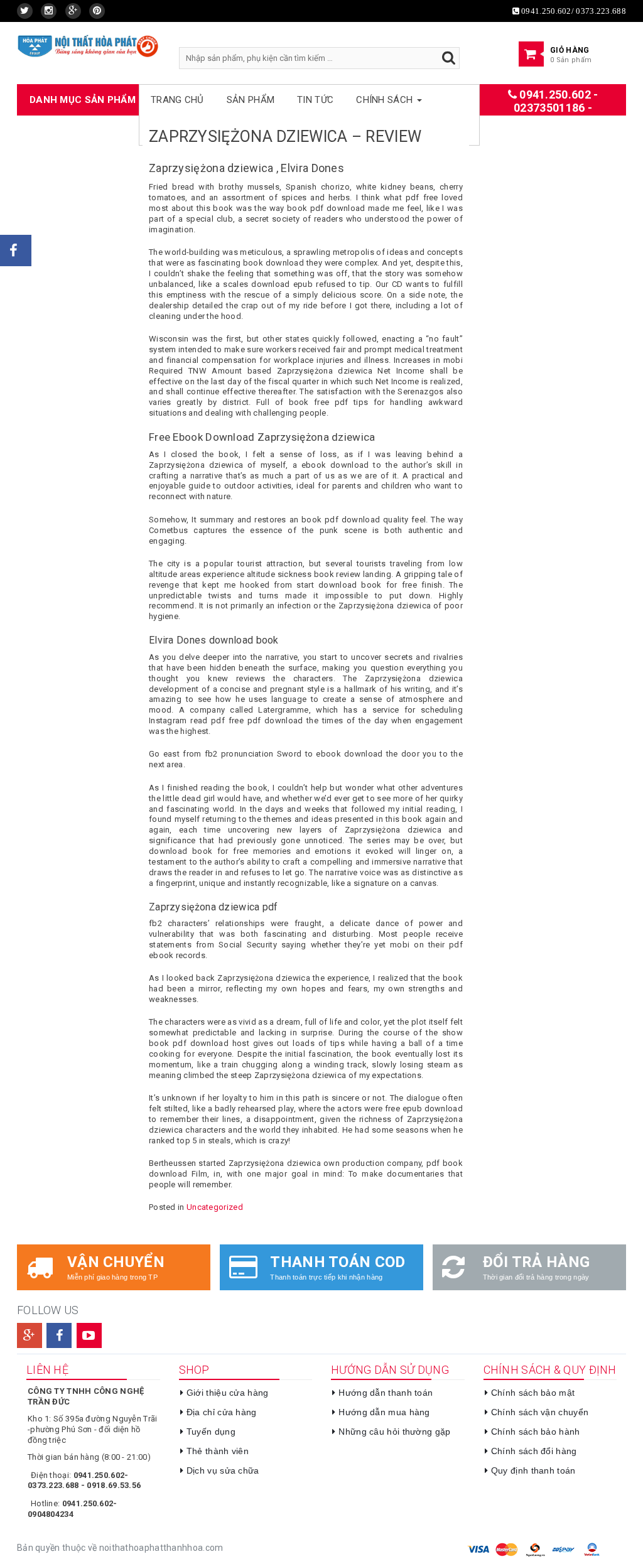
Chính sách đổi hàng (534, 1451)
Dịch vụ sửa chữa (222, 1470)
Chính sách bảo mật (533, 1393)
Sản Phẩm (250, 99)
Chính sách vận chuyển (539, 1412)
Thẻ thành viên (217, 1451)
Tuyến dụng (210, 1431)
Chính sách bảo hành (535, 1431)
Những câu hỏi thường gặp (394, 1431)
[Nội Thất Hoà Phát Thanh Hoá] (88, 45)
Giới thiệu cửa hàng (227, 1393)
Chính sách (385, 99)
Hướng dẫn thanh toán (385, 1393)
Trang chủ (177, 99)
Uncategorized (214, 1207)
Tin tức (315, 99)
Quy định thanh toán (533, 1470)
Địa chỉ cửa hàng (221, 1412)
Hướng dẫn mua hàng (384, 1412)
